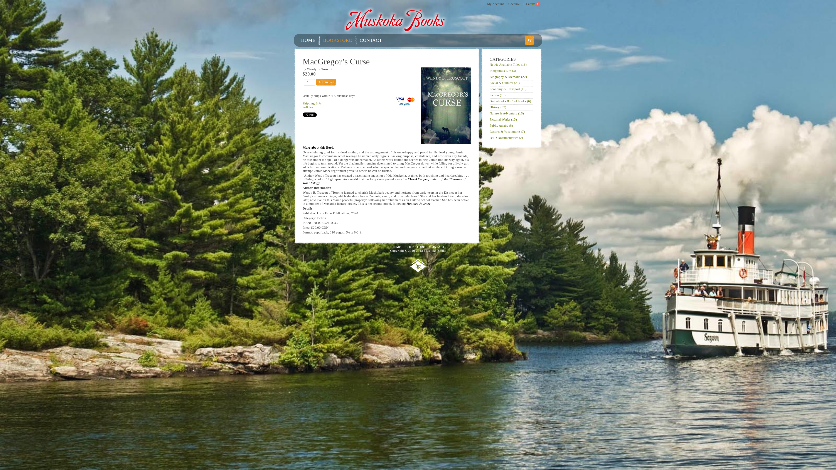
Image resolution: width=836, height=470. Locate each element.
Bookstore (337, 40)
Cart (529, 4)
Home (308, 40)
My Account (495, 4)
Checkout (514, 4)
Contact (371, 40)
